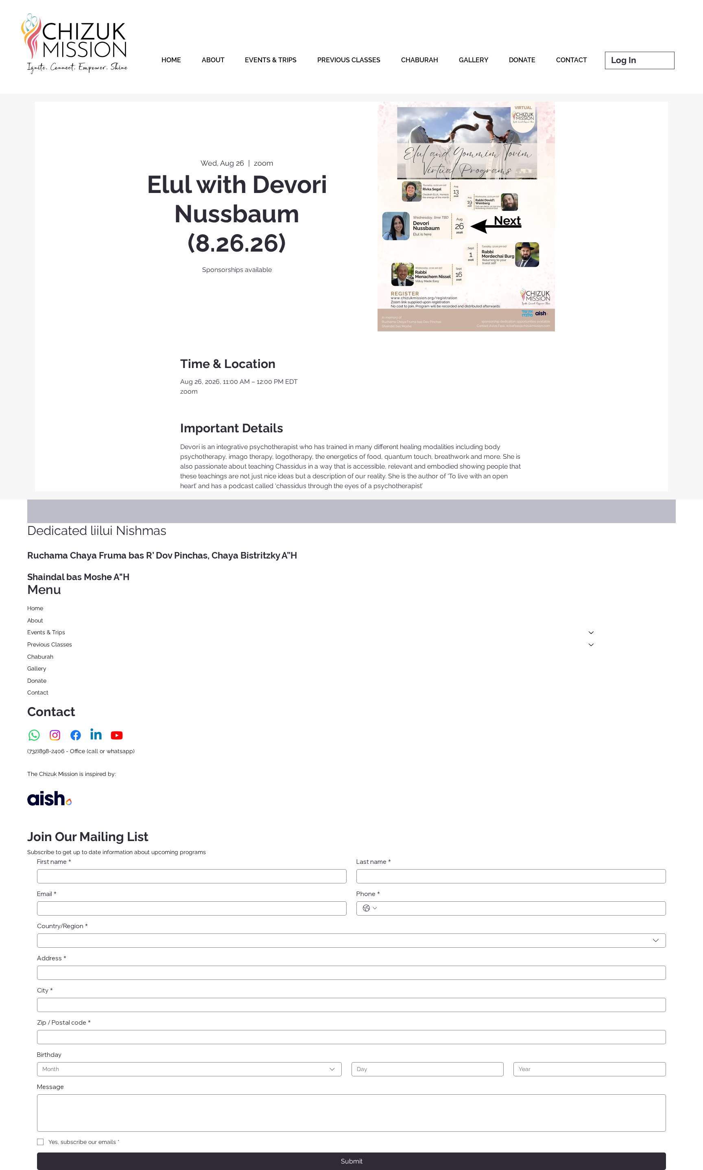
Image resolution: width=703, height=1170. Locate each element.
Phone (368, 894)
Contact (37, 692)
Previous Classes (49, 644)
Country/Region (62, 926)
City (45, 990)
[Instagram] (55, 735)
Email (47, 894)
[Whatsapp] (34, 735)
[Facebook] (76, 735)
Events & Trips (46, 632)
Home (35, 608)
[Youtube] (117, 735)
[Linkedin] (96, 735)
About (35, 620)
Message (50, 1087)
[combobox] (351, 940)
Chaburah (40, 656)
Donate (36, 680)
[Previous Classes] (591, 645)
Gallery (36, 668)
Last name (373, 861)
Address (51, 958)
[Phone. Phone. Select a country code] (370, 908)
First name (54, 861)
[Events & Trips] (591, 633)
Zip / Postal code (64, 1022)
